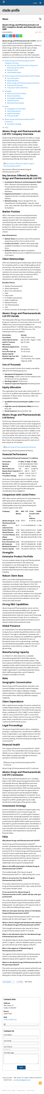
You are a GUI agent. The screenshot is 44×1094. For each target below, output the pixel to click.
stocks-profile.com (10, 1019)
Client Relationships (14, 72)
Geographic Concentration (16, 109)
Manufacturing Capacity (15, 103)
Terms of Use (30, 1090)
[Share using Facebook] (3, 37)
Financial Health (12, 116)
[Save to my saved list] (20, 37)
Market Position (12, 70)
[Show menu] (39, 3)
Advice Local (6, 1090)
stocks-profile (11, 10)
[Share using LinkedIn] (10, 37)
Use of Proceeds (13, 78)
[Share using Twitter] (7, 37)
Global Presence (13, 100)
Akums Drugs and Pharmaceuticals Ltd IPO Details (22, 76)
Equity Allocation (13, 81)
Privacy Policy (21, 1090)
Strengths (8, 91)
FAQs (6, 127)
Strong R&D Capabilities (15, 98)
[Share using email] (17, 37)
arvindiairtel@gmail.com (21, 1080)
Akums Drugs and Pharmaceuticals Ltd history (23, 83)
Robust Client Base (13, 96)
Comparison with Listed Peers (17, 88)
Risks (6, 106)
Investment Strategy (14, 124)
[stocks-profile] (5, 1024)
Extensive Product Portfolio (16, 93)
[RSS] (40, 1083)
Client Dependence (14, 111)
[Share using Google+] (14, 37)
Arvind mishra (7, 32)
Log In (35, 3)
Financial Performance (15, 85)
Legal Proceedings (13, 113)
